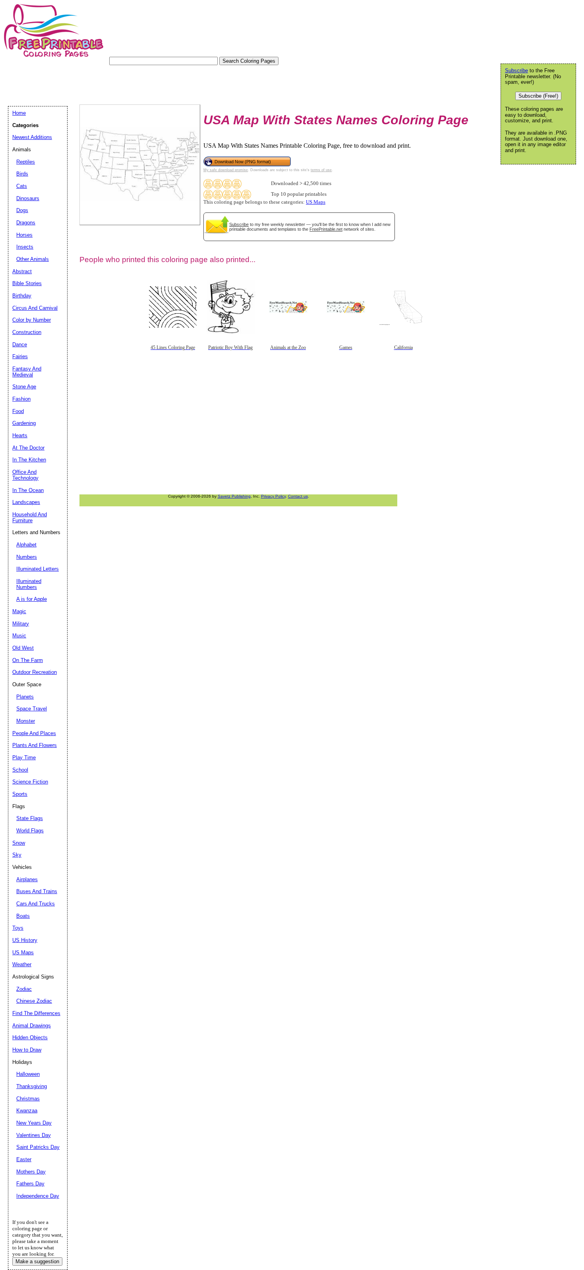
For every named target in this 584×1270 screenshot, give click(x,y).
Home (19, 113)
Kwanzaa (26, 1111)
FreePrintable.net (325, 229)
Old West (23, 648)
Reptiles (25, 162)
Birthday (21, 296)
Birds (22, 174)
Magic (19, 611)
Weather (21, 964)
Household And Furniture (29, 517)
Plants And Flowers (34, 745)
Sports (19, 794)
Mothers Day (31, 1172)
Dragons (25, 223)
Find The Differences (36, 1013)
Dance (19, 344)
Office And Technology (25, 475)
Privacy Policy (273, 496)
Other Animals (32, 259)
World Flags (30, 831)
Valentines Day (33, 1135)
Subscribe (239, 224)
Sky (16, 855)
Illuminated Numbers (28, 584)
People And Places (34, 733)
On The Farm (27, 660)
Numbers (26, 557)
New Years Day (34, 1123)
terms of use (321, 170)
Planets (25, 697)
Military (20, 624)
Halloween (28, 1074)
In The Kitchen (29, 460)
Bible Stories (27, 283)
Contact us (298, 496)
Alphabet (26, 545)
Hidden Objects (30, 1037)
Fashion (21, 399)
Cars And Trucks (35, 904)
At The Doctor (28, 448)
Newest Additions (32, 137)
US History (24, 940)
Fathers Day (30, 1184)
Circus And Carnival (35, 308)
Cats (21, 186)
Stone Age (24, 387)
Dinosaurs (27, 198)
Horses (24, 235)
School (20, 770)
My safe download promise (225, 170)
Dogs (22, 210)
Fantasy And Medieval (26, 372)
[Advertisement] (152, 83)
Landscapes (26, 502)
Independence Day (37, 1196)
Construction (26, 332)
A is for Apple (31, 599)
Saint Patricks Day (38, 1147)
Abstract (22, 271)
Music (19, 636)
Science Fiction (30, 782)
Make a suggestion (37, 1261)
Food (18, 411)
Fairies (20, 356)
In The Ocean (28, 490)
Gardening (24, 423)
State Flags (29, 818)
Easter (23, 1159)
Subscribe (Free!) (538, 96)
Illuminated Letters (37, 569)
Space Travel (31, 709)
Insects (24, 247)
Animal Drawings (31, 1026)
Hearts (19, 435)
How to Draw (26, 1050)
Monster (25, 721)
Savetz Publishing (234, 496)
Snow (18, 843)
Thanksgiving (31, 1086)
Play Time (24, 757)
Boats (23, 916)
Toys (17, 928)
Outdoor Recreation (34, 672)
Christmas (28, 1099)
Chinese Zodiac (34, 1001)
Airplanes (27, 879)
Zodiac (24, 989)
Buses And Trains (36, 891)
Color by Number (31, 320)
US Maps (315, 202)
